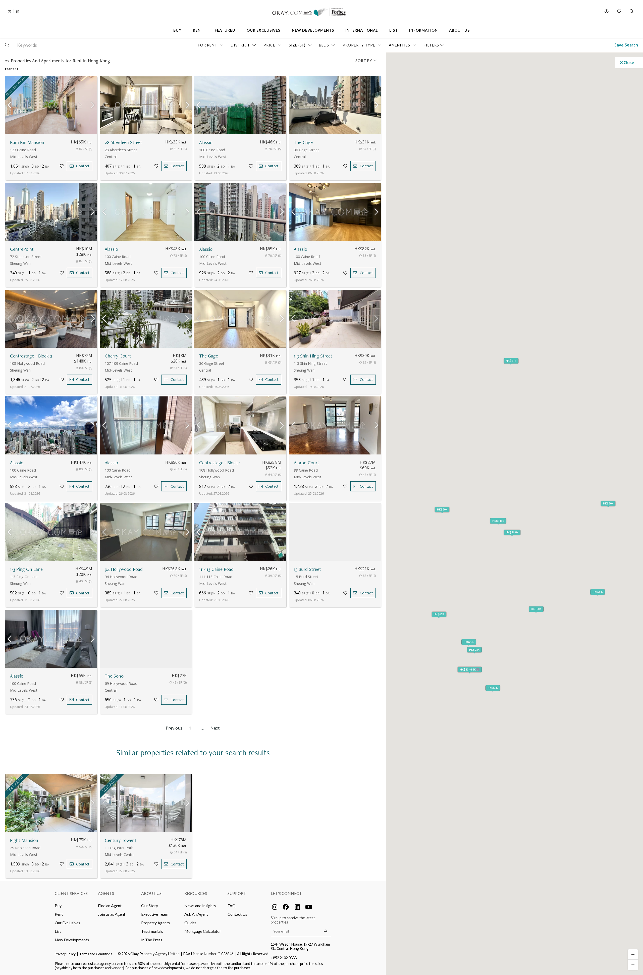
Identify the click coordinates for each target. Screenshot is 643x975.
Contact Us (237, 914)
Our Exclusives (67, 922)
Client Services (71, 893)
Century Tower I (120, 840)
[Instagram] (274, 907)
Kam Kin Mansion (27, 142)
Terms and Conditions (95, 954)
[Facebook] (286, 907)
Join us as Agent (111, 914)
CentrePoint (22, 249)
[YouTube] (308, 907)
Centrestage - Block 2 (31, 356)
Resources (195, 893)
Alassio (205, 142)
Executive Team (154, 914)
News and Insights (200, 905)
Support (237, 893)
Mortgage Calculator (202, 931)
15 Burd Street (307, 569)
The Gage (303, 142)
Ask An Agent (196, 914)
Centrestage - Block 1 (220, 462)
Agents (106, 893)
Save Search (626, 45)
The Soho (114, 676)
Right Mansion (24, 840)
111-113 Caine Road (216, 569)
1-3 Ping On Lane (26, 569)
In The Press (151, 939)
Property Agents (155, 922)
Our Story (149, 905)
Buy (58, 905)
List (58, 931)
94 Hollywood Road (124, 569)
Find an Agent (110, 905)
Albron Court (306, 462)
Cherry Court (118, 356)
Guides (190, 922)
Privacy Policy (65, 954)
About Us (151, 893)
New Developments (72, 939)
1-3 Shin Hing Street (313, 356)
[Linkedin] (297, 907)
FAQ (232, 905)
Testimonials (152, 931)
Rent (59, 914)
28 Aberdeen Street (123, 142)
